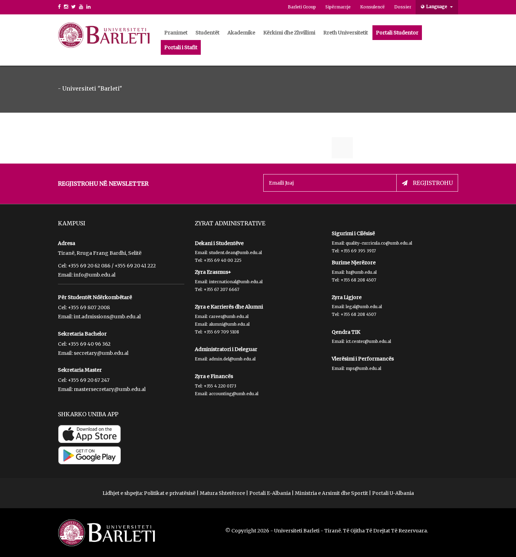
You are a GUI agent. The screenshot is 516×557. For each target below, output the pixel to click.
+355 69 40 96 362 (89, 344)
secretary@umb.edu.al (101, 353)
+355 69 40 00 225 (223, 260)
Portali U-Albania (393, 493)
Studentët (207, 32)
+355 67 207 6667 (221, 289)
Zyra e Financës (214, 376)
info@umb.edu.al (94, 275)
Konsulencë (372, 6)
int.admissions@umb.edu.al (107, 316)
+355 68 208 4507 (358, 280)
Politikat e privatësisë (170, 493)
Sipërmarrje (338, 6)
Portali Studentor (397, 32)
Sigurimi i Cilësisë (353, 233)
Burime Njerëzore (354, 262)
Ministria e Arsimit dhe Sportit (331, 493)
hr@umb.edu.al (361, 272)
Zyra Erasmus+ (213, 272)
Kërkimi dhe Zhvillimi (289, 32)
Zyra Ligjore (347, 297)
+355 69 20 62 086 (89, 266)
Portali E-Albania (270, 493)
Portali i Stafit (180, 47)
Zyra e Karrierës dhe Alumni (229, 307)
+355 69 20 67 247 (89, 380)
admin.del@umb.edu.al (232, 359)
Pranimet (175, 32)
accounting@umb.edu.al (233, 393)
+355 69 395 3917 (358, 250)
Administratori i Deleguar (226, 349)
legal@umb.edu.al (364, 306)
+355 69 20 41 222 (135, 266)
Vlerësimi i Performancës (363, 359)
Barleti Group (302, 6)
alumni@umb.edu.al (229, 324)
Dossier (402, 6)
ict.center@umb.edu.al (368, 341)
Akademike (241, 32)
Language (437, 6)
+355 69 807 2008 (89, 307)
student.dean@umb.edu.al (235, 252)
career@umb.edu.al (229, 316)
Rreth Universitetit (345, 32)
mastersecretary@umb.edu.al (110, 389)
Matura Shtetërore (222, 493)
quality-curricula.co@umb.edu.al (379, 243)
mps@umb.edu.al (363, 368)
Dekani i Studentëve (219, 243)
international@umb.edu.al (236, 281)
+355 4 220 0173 (220, 386)
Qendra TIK (346, 332)
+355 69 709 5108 (221, 331)
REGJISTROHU (433, 182)
